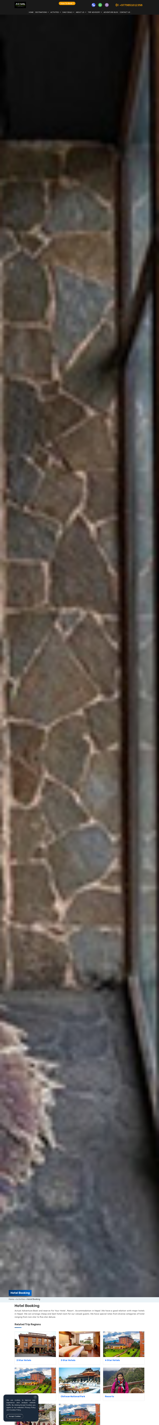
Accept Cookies (15, 1416)
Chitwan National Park (73, 1396)
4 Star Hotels (112, 1360)
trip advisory (94, 12)
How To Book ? (67, 3)
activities (54, 12)
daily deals (68, 12)
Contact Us (125, 12)
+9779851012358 (131, 5)
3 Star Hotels (68, 1360)
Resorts (109, 1396)
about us (80, 12)
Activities (20, 1299)
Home (31, 12)
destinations (41, 12)
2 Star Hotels (24, 1360)
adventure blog (111, 12)
